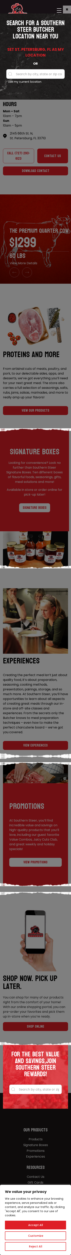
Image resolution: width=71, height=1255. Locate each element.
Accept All (35, 1225)
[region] (35, 1220)
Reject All (35, 1246)
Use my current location (24, 82)
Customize (35, 1236)
